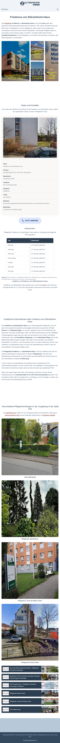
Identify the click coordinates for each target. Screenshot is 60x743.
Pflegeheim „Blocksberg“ (30, 539)
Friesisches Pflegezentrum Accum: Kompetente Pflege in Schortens (37, 54)
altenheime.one (11, 413)
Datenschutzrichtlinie (8, 734)
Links (52, 734)
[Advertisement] (30, 93)
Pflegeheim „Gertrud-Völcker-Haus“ (30, 601)
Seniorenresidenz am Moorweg (37, 77)
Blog (51, 69)
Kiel (44, 285)
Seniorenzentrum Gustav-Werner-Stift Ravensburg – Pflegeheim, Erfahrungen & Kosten (15, 76)
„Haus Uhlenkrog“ (30, 477)
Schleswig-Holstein (48, 415)
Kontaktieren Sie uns (44, 734)
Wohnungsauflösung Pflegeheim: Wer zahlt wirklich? (51, 75)
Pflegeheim (8, 23)
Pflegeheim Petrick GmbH (30, 662)
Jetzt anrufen (31, 221)
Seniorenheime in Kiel (12, 415)
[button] (57, 9)
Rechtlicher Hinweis (31, 734)
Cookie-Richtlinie (20, 734)
